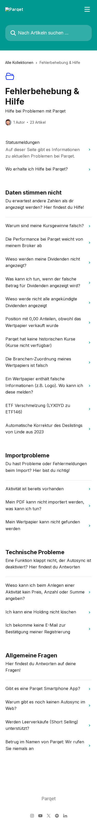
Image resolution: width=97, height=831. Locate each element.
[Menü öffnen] (87, 9)
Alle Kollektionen (19, 62)
